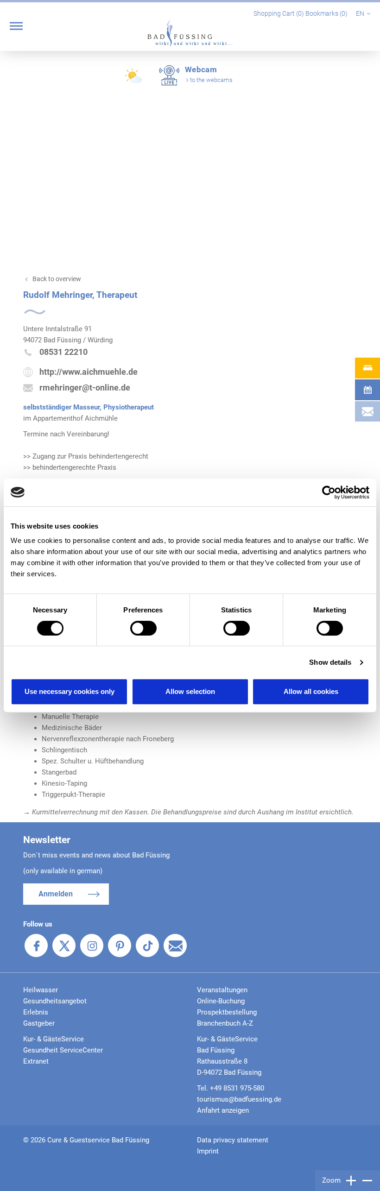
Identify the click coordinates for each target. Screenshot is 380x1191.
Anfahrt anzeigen (223, 1110)
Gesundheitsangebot (55, 1001)
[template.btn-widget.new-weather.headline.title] (134, 80)
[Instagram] (91, 945)
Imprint (208, 1151)
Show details (330, 662)
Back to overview (56, 279)
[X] (64, 945)
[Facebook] (36, 945)
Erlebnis (35, 1012)
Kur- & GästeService (53, 1039)
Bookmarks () (327, 13)
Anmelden (55, 893)
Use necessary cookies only (69, 691)
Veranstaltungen (222, 990)
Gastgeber (39, 1023)
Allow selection (190, 691)
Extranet (36, 1061)
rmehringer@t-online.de (84, 387)
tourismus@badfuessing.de (239, 1099)
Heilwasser (40, 990)
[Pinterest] (119, 945)
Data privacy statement (232, 1140)
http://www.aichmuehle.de (88, 372)
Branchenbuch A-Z (225, 1023)
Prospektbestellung (227, 1012)
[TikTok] (147, 945)
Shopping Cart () (279, 13)
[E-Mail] (175, 945)
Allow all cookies (311, 691)
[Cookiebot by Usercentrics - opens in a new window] (328, 492)
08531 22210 (63, 352)
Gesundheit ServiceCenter (63, 1050)
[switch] (143, 628)
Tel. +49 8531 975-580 (230, 1088)
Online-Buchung (221, 1001)
